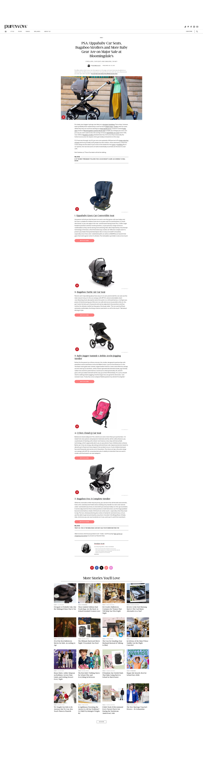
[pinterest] (63, 117)
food (20, 31)
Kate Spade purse (105, 128)
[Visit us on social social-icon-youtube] (197, 27)
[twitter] (101, 568)
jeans (113, 144)
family (28, 31)
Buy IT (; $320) (84, 458)
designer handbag (109, 124)
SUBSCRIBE (189, 31)
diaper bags (109, 126)
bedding (120, 144)
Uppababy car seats (113, 132)
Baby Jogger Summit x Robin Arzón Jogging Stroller (98, 357)
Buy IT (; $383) (84, 315)
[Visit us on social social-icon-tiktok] (185, 27)
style (12, 31)
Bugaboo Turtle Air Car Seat (91, 292)
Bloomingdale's (124, 212)
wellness (37, 31)
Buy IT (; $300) (84, 240)
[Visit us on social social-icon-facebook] (191, 27)
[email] (3, 38)
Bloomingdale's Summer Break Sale (94, 130)
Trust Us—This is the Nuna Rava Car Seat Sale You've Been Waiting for (97, 528)
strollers (116, 126)
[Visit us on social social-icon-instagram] (194, 27)
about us (47, 31)
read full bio (96, 554)
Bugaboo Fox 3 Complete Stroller (93, 498)
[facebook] (97, 568)
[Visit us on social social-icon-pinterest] (188, 27)
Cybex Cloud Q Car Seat (89, 433)
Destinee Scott (96, 65)
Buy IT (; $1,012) (84, 521)
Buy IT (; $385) (84, 381)
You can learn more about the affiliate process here (104, 73)
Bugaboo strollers (88, 135)
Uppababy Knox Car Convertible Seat (95, 215)
